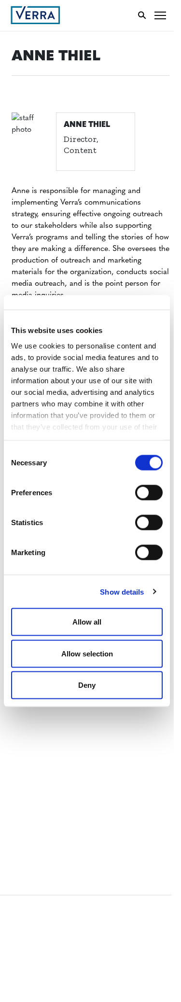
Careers (26, 710)
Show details (122, 591)
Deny (87, 685)
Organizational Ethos (52, 745)
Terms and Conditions (52, 765)
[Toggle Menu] (160, 15)
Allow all (86, 622)
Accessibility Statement (54, 782)
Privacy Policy (38, 800)
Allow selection (87, 653)
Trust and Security (46, 818)
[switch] (149, 493)
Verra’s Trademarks (47, 727)
